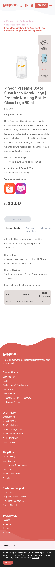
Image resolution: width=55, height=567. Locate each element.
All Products (10, 21)
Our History (7, 381)
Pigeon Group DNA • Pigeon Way (17, 397)
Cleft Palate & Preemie (14, 24)
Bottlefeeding (26, 21)
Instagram (7, 524)
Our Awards (8, 389)
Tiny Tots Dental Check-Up (14, 433)
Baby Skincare (9, 460)
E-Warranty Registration (13, 500)
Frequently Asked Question (15, 496)
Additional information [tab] (30, 229)
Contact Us (8, 492)
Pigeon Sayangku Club (12, 429)
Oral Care (7, 469)
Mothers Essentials (11, 473)
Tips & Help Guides (11, 425)
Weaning (7, 477)
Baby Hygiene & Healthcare (15, 465)
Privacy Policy (9, 545)
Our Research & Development (16, 385)
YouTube (6, 532)
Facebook (7, 519)
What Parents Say (10, 437)
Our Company (9, 376)
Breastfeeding (9, 416)
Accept (7, 562)
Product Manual (10, 505)
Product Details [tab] (13, 228)
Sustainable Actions (11, 402)
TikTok (6, 528)
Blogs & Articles (10, 420)
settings (35, 557)
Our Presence (9, 393)
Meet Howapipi (9, 442)
